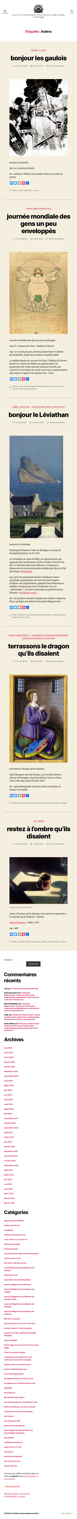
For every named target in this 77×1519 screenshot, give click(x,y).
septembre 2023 (11, 1128)
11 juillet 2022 (38, 844)
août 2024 (8, 1104)
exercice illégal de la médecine (17, 1284)
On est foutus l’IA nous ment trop (24, 989)
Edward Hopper (17, 922)
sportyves (8, 1452)
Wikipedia (26, 571)
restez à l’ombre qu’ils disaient (38, 832)
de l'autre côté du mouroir (15, 1263)
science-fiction (24, 617)
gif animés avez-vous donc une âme (19, 1323)
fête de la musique (12, 1319)
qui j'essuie (9, 1438)
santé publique (24, 389)
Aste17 (14, 386)
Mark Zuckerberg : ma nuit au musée (19, 1407)
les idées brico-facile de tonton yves (19, 1383)
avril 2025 (8, 1100)
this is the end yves (12, 1461)
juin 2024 (8, 1114)
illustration (28, 190)
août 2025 (8, 1081)
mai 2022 (8, 1184)
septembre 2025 (11, 1076)
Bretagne (34, 615)
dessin (39, 386)
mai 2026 (8, 1048)
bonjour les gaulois (38, 58)
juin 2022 (8, 1179)
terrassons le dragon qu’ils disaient (38, 649)
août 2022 (8, 1170)
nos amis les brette (12, 1421)
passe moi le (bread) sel (14, 1426)
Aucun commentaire (56, 66)
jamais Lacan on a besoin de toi (17, 1364)
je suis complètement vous (38, 208)
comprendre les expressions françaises (49, 635)
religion (15, 617)
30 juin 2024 (38, 661)
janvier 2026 (9, 1067)
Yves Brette (23, 66)
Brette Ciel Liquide (12, 1244)
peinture (50, 803)
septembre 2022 (11, 1165)
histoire (48, 615)
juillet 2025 (9, 1085)
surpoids (33, 389)
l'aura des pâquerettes (14, 1374)
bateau (27, 615)
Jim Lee (35, 190)
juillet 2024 (9, 1109)
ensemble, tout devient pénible (17, 1280)
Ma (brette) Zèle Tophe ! (14, 1397)
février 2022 (9, 1198)
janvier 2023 (9, 1147)
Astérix (15, 190)
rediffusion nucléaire (13, 1442)
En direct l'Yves (38, 50)
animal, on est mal (21, 407)
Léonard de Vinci (57, 386)
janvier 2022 (9, 1203)
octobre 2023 (10, 1123)
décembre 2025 (11, 1071)
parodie (15, 389)
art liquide (38, 821)
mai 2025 (8, 1095)
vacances (63, 942)
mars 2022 (8, 1194)
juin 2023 (8, 1142)
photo (63, 615)
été (39, 942)
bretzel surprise (11, 1249)
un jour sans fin (10, 1466)
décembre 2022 (11, 1151)
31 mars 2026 (38, 66)
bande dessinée (30, 386)
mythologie (56, 615)
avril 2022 (8, 1189)
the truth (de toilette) (13, 1456)
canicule (21, 942)
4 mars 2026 (38, 239)
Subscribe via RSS (13, 1486)
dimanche (22, 803)
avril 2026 (8, 1053)
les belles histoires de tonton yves (48, 407)
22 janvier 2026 (38, 422)
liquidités (8, 1388)
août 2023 (8, 1132)
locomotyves (9, 1393)
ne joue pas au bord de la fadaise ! (18, 1411)
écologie (41, 615)
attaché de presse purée (14, 1235)
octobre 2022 (10, 1161)
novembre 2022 (11, 1156)
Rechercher (8, 960)
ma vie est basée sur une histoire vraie (20, 1402)
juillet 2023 (9, 1137)
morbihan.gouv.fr (28, 592)
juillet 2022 (9, 1175)
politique (57, 803)
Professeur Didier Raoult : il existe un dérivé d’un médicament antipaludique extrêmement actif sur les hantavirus (21, 996)
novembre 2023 (11, 1118)
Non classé (8, 1416)
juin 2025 (8, 1090)
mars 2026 (9, 1057)
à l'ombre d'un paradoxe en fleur (25, 1513)
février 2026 (9, 1062)
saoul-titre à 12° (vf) (12, 1447)
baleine (21, 615)
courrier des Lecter (12, 1258)
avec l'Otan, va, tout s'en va (15, 1239)
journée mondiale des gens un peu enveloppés (38, 223)
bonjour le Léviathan (39, 414)
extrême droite (32, 803)
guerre (20, 190)
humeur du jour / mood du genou (18, 1328)
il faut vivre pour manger (14, 1352)
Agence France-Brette (19, 635)
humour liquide (10, 1340)
